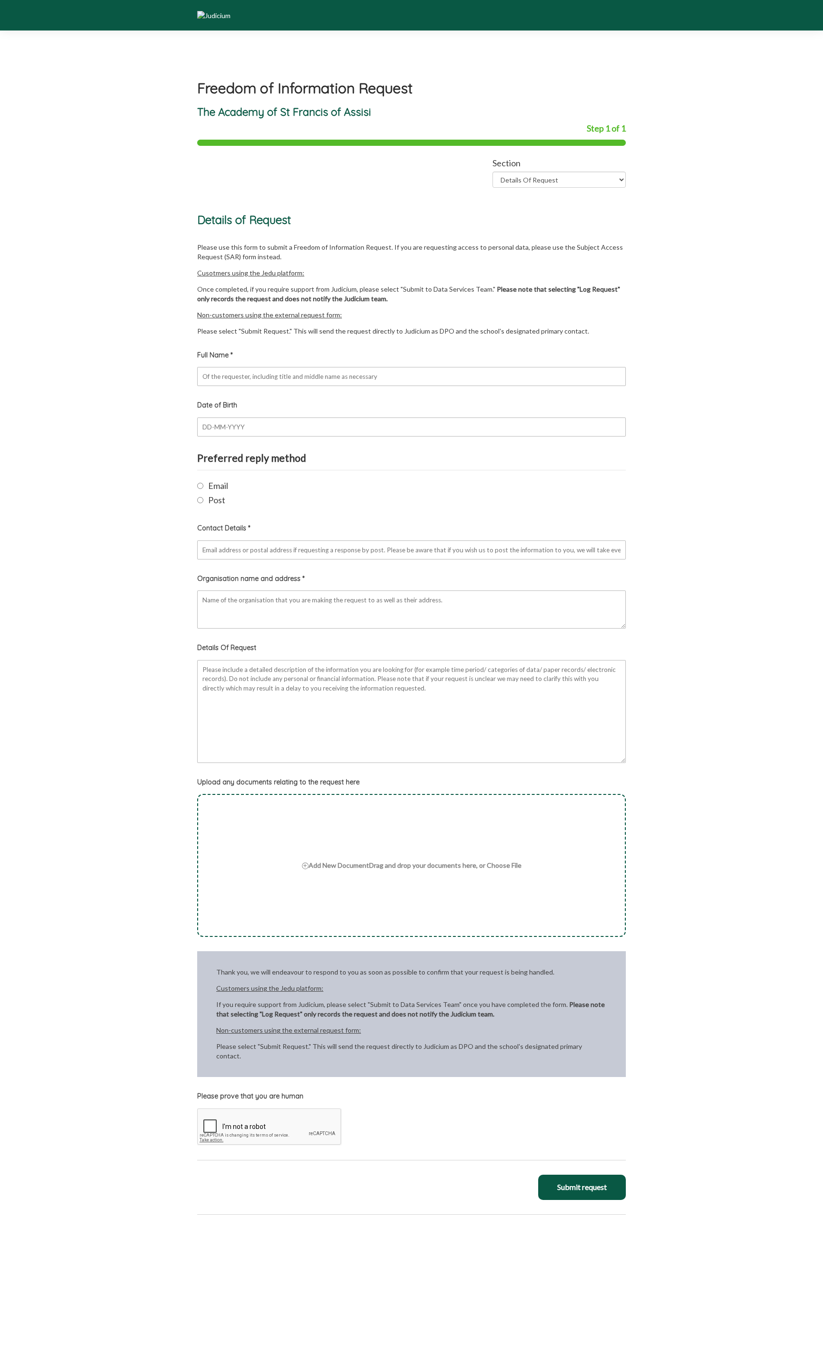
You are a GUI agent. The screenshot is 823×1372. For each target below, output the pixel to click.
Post (216, 500)
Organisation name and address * (250, 578)
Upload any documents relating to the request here (278, 782)
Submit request (582, 1186)
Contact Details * (223, 528)
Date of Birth (217, 405)
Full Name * (214, 355)
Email (218, 485)
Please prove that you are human (250, 1096)
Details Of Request (226, 647)
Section (506, 163)
